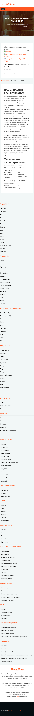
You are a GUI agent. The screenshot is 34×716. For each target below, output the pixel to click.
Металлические (6, 465)
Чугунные (4, 469)
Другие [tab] (21, 80)
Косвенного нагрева (7, 600)
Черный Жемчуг (6, 539)
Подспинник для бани (7, 575)
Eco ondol (4, 646)
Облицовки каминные (8, 485)
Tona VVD (4, 517)
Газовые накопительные (8, 591)
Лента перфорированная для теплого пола (14, 658)
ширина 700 (4, 475)
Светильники (5, 554)
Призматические (6, 459)
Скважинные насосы (7, 633)
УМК (2, 508)
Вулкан (3, 511)
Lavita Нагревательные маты (9, 649)
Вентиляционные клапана (9, 563)
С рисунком (4, 542)
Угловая (3, 493)
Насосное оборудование (20, 24)
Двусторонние (5, 453)
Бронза (3, 529)
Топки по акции (5, 472)
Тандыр (3, 572)
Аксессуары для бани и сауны (10, 546)
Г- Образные (5, 450)
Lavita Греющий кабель (8, 652)
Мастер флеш (5, 520)
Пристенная (4, 490)
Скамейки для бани (7, 578)
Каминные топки (6, 439)
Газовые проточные (7, 588)
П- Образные (5, 447)
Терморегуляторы (6, 661)
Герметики (4, 569)
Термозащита (5, 560)
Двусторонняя (5, 496)
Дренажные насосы (7, 630)
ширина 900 (4, 481)
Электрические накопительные (10, 597)
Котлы (2, 604)
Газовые (3, 609)
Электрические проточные (9, 594)
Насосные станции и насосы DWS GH (17, 26)
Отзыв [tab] (13, 80)
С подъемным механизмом (9, 462)
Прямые (3, 444)
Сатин (3, 536)
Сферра (3, 505)
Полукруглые (5, 456)
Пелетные (4, 618)
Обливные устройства (8, 557)
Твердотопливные (6, 612)
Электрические (6, 615)
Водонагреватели (6, 583)
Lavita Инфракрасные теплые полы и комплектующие (17, 655)
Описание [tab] (5, 80)
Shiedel (3, 514)
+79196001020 (11, 696)
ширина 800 (4, 478)
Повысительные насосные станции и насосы (14, 636)
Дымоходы (4, 500)
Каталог (9, 24)
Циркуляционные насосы (8, 627)
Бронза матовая (6, 533)
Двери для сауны (6, 525)
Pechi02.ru (11, 710)
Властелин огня (24, 710)
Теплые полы (4, 641)
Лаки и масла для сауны (8, 566)
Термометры (5, 551)
